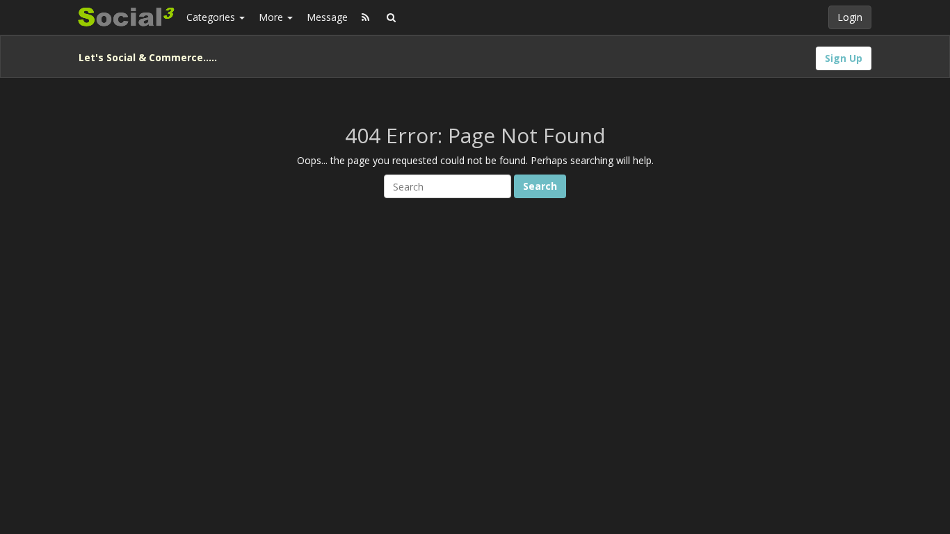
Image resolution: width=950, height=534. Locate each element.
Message (327, 17)
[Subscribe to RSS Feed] (365, 17)
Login (849, 17)
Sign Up (843, 58)
